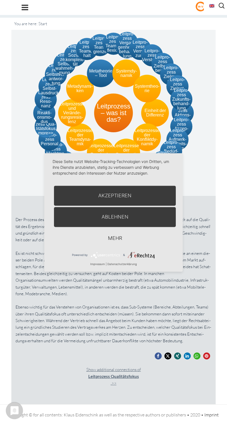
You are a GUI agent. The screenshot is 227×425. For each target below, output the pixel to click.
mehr (115, 238)
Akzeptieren (114, 195)
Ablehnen (115, 217)
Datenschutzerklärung (122, 264)
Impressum (97, 264)
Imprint (211, 415)
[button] (158, 356)
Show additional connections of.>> (113, 376)
